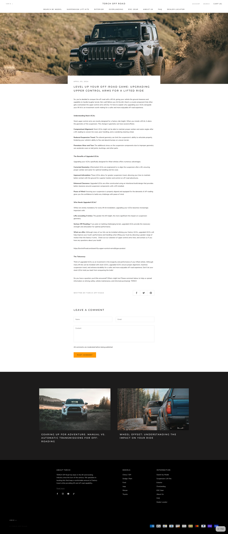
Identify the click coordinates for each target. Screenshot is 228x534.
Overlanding (116, 9)
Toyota (125, 494)
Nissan (125, 490)
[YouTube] (68, 493)
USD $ (8, 4)
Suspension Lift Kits (78, 9)
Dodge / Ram (127, 478)
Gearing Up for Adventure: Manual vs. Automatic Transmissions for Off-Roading (73, 438)
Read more (60, 488)
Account (196, 4)
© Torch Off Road (18, 526)
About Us (148, 9)
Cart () (218, 4)
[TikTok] (74, 493)
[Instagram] (63, 493)
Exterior (99, 9)
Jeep (124, 486)
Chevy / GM (127, 475)
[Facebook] (57, 493)
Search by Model (52, 9)
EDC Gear (133, 9)
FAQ (160, 9)
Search (206, 4)
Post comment (85, 355)
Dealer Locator (176, 9)
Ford (124, 482)
